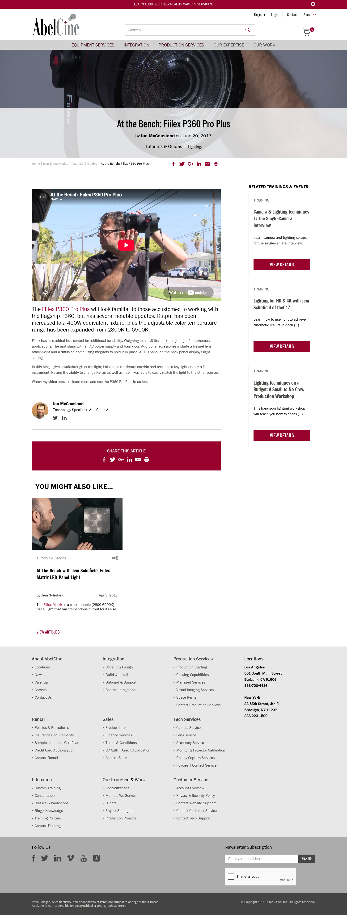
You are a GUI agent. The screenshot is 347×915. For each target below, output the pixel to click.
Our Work (264, 44)
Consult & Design (119, 667)
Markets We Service (121, 795)
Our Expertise (229, 44)
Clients (111, 803)
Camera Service (188, 728)
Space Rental (186, 697)
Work (140, 779)
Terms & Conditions (121, 743)
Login (275, 15)
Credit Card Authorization (55, 750)
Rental (38, 719)
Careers (41, 690)
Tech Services (187, 719)
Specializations (117, 788)
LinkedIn (64, 418)
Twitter (55, 418)
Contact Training (48, 826)
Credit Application (136, 750)
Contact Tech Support (193, 818)
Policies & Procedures (52, 728)
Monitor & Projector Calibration (200, 750)
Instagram (96, 858)
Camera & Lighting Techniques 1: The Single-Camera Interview (281, 218)
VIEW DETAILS (282, 264)
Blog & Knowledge (55, 163)
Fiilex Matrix (53, 605)
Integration (136, 44)
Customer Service (191, 779)
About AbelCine (47, 658)
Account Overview (190, 788)
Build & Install (117, 675)
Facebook (33, 858)
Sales (108, 719)
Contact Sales (116, 758)
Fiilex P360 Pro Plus (66, 309)
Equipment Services (93, 44)
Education (42, 779)
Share (115, 558)
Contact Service (204, 765)
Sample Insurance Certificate (57, 743)
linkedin (57, 858)
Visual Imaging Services (195, 690)
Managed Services (190, 682)
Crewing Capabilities (192, 675)
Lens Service (186, 735)
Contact (292, 15)
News (39, 675)
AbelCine (56, 24)
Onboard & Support (121, 682)
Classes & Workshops (51, 803)
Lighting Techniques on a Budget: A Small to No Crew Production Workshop (279, 389)
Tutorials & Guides (84, 163)
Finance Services (119, 735)
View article (47, 632)
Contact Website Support (196, 803)
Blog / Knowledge (49, 811)
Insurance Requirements (54, 735)
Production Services (181, 44)
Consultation (45, 795)
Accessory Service (190, 743)
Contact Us (43, 697)
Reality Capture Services (191, 4)
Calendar (42, 682)
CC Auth (112, 750)
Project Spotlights (119, 811)
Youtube (83, 858)
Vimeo (70, 858)
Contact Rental (46, 758)
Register (259, 15)
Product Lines (116, 728)
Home (36, 163)
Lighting (194, 147)
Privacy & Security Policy (195, 795)
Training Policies (48, 818)
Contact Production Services (198, 705)
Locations (42, 667)
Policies (182, 765)
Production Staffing (191, 667)
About (308, 15)
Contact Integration (121, 690)
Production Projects (121, 818)
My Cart (312, 30)
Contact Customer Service (196, 811)
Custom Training (48, 788)
